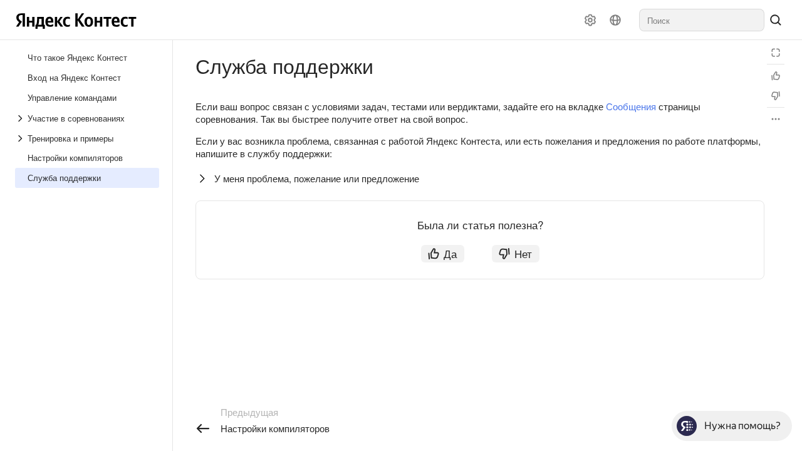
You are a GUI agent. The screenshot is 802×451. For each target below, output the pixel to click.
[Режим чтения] (775, 52)
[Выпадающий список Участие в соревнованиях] (21, 118)
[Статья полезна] (775, 76)
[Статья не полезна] (775, 96)
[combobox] (702, 20)
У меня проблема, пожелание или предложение (316, 178)
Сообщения (631, 106)
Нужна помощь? (742, 426)
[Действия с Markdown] (775, 119)
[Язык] (615, 20)
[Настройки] (590, 20)
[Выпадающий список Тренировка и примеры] (21, 138)
